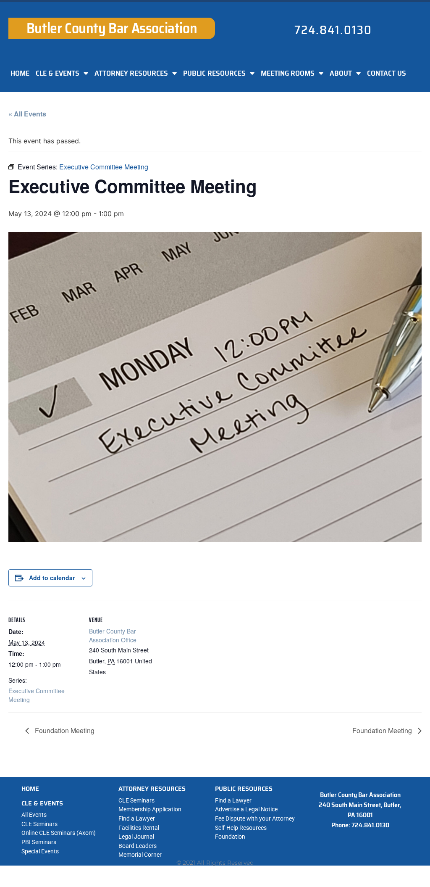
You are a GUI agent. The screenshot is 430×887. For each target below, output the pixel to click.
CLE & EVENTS (57, 73)
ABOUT (341, 73)
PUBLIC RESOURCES (214, 73)
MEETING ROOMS (288, 73)
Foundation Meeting (63, 730)
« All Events (27, 114)
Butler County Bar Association (111, 28)
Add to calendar (52, 577)
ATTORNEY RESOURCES (131, 73)
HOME (19, 73)
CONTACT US (386, 73)
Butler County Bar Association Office (112, 635)
